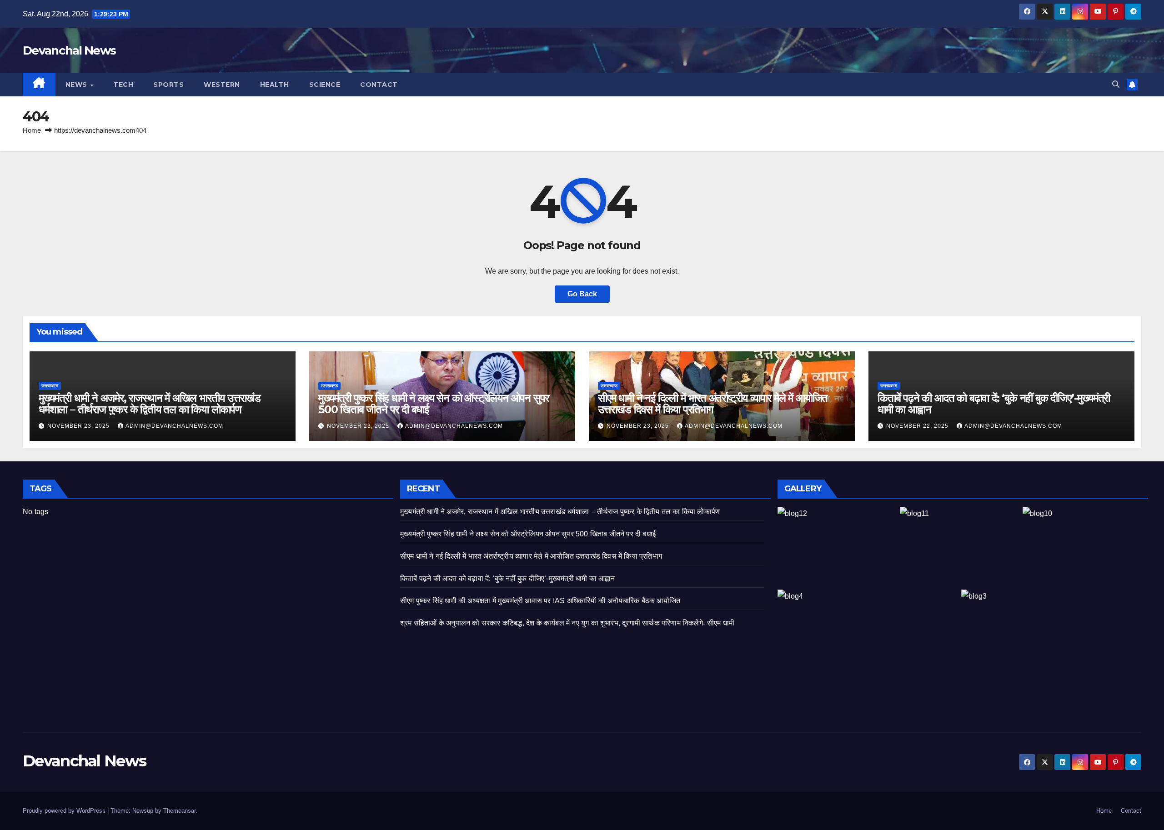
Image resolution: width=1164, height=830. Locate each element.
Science (325, 84)
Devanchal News (69, 50)
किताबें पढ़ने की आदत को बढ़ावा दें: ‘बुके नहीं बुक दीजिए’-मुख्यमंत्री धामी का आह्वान (994, 403)
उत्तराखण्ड (49, 385)
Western (222, 84)
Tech (123, 84)
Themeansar (179, 810)
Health (274, 84)
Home (32, 130)
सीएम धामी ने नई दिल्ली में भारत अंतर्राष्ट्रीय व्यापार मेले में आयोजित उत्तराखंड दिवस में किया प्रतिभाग (713, 403)
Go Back (582, 294)
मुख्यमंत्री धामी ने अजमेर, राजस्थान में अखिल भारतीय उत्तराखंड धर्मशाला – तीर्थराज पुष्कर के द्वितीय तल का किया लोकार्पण (150, 403)
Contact (379, 84)
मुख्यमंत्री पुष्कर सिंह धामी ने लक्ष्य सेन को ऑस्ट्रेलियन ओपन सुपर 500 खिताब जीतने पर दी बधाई (433, 403)
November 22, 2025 (918, 426)
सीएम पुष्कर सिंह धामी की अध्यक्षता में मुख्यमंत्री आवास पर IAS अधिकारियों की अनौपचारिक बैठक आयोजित (540, 601)
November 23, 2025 (79, 426)
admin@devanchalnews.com (174, 426)
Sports (168, 84)
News (77, 84)
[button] (1115, 84)
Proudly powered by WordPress (65, 810)
